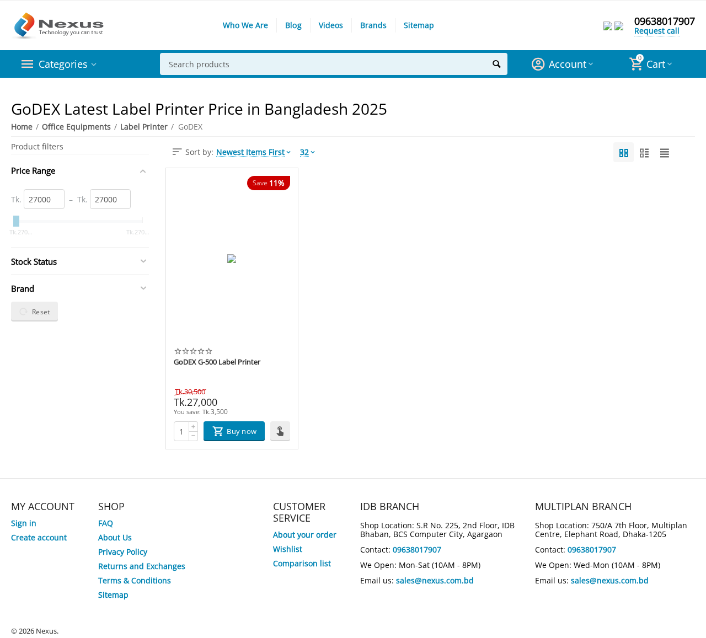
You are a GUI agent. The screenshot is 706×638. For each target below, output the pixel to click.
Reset (41, 311)
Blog (293, 25)
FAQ (105, 523)
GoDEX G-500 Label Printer (217, 362)
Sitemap (419, 25)
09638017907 (664, 20)
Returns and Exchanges (141, 566)
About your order (304, 534)
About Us (115, 537)
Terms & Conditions (134, 580)
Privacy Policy (122, 551)
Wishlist (287, 549)
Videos (331, 25)
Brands (373, 25)
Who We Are (245, 25)
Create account (39, 537)
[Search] (496, 64)
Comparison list (302, 563)
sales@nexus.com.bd (435, 580)
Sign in (23, 523)
